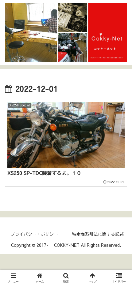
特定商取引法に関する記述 (98, 234)
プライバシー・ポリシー (34, 234)
